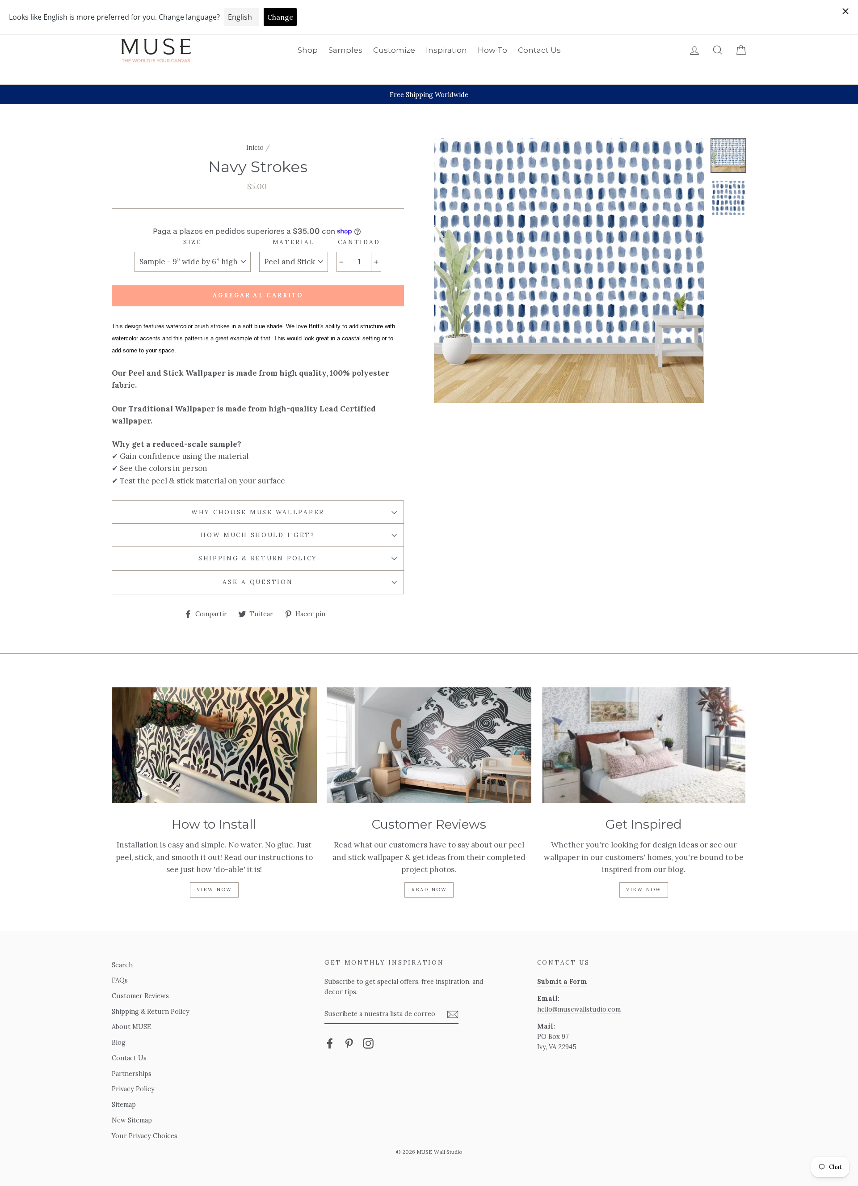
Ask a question (258, 601)
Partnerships (131, 1092)
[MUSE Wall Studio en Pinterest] (349, 1061)
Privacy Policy (133, 1108)
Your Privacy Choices (144, 1154)
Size (192, 261)
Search (122, 983)
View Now (214, 908)
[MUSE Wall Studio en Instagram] (368, 1061)
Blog (119, 1061)
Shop (308, 50)
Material (294, 261)
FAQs (120, 999)
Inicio (255, 147)
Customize (394, 50)
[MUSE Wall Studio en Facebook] (329, 1061)
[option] (429, 94)
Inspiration (446, 50)
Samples (345, 50)
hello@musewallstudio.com (579, 1028)
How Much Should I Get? (258, 554)
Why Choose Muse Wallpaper (257, 531)
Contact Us (539, 50)
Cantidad (359, 261)
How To (492, 50)
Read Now (429, 908)
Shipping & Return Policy (257, 577)
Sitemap (124, 1123)
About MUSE (131, 1046)
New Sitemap (132, 1139)
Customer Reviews (140, 1014)
